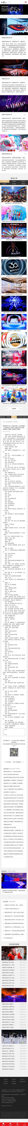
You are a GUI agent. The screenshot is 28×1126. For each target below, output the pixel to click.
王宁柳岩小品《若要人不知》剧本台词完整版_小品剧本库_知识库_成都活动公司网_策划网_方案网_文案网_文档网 (14, 795)
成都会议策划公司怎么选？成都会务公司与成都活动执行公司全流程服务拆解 (8, 985)
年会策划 (14, 183)
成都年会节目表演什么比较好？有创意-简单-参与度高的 (14, 819)
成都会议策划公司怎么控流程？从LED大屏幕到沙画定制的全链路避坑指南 (8, 977)
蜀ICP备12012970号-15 (6, 1105)
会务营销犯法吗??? (9, 938)
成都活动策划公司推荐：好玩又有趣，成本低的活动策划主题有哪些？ (15, 919)
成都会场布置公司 (8, 824)
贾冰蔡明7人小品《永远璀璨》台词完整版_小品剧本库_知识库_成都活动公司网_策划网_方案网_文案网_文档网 (14, 784)
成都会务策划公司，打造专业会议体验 (12, 771)
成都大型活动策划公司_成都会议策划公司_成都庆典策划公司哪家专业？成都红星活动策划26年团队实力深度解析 (8, 1048)
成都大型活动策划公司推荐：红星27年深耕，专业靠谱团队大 (8, 1019)
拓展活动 (23, 183)
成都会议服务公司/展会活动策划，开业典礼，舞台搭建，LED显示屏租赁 (14, 804)
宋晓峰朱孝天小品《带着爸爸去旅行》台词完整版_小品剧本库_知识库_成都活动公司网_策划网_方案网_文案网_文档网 (15, 927)
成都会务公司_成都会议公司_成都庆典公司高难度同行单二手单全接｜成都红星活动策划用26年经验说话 (8, 1045)
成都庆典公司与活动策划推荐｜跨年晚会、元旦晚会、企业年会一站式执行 (8, 1066)
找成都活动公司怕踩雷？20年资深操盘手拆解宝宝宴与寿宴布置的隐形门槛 (8, 975)
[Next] (25, 881)
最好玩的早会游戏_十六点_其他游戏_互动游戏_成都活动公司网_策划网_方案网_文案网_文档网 (14, 816)
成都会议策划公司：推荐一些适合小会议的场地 (15, 912)
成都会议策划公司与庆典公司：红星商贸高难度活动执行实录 (8, 1017)
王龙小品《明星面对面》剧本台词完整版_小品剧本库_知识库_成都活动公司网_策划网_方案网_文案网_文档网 (14, 789)
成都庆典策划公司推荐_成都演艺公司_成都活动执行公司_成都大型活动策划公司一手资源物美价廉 (8, 1009)
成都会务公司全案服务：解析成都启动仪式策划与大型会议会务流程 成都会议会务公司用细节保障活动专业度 (14, 822)
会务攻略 (14, 417)
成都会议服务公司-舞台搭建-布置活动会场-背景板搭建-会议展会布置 (15, 923)
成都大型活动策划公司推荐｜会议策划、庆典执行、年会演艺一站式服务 (8, 1058)
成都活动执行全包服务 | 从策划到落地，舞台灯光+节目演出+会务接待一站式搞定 (14, 831)
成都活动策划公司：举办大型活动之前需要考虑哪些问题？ (15, 916)
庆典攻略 (8, 417)
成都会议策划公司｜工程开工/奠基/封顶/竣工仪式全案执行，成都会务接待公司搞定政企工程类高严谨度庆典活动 (8, 965)
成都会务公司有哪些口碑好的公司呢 (12, 786)
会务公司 (4, 183)
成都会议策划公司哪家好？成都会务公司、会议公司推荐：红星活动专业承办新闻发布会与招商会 (8, 1024)
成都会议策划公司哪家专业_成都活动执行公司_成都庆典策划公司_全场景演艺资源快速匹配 (8, 1006)
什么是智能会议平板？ (9, 856)
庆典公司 (23, 181)
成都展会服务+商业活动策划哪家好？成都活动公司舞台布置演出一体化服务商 (8, 962)
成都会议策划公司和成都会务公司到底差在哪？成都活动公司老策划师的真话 (8, 970)
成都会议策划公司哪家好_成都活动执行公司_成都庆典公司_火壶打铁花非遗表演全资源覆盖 (8, 1004)
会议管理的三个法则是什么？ (10, 792)
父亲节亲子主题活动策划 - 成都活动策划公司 (14, 812)
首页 (4, 421)
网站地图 (14, 1083)
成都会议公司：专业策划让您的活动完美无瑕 (15, 930)
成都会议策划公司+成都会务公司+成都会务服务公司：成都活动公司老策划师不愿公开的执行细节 (8, 972)
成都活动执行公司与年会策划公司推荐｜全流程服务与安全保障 (8, 1056)
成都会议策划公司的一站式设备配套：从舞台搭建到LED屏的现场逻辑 (8, 983)
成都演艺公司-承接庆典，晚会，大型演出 (14, 905)
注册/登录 (5, 1083)
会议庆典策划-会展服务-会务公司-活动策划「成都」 (13, 845)
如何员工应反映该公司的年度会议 (11, 774)
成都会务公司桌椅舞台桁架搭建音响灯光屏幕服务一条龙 (14, 854)
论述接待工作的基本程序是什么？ (12, 908)
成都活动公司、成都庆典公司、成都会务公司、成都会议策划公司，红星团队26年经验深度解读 (8, 1051)
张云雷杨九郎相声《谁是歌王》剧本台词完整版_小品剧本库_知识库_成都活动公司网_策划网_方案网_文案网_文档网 (14, 834)
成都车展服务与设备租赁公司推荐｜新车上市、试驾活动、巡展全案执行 (8, 1069)
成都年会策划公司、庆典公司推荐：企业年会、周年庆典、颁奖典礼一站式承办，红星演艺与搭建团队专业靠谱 (8, 1022)
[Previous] (2, 881)
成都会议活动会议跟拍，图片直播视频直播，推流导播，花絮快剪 (14, 807)
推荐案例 (4, 181)
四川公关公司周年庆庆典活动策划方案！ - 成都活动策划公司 (14, 848)
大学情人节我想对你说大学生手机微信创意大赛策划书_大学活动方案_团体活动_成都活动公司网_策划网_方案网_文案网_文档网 (14, 851)
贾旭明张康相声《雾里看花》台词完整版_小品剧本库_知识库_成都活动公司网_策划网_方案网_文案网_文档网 (14, 781)
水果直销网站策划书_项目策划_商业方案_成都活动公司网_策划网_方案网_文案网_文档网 (14, 837)
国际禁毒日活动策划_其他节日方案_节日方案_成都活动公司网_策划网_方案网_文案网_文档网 (14, 778)
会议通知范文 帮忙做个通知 (10, 827)
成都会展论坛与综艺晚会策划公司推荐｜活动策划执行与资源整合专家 (8, 1061)
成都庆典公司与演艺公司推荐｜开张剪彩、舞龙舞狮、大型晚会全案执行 (8, 1053)
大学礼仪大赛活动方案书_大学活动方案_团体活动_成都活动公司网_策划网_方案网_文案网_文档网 (14, 801)
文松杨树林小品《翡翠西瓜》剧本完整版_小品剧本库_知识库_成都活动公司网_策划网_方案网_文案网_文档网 (18, 762)
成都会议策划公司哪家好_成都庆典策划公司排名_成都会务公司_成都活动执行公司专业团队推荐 (8, 1011)
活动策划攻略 (9, 421)
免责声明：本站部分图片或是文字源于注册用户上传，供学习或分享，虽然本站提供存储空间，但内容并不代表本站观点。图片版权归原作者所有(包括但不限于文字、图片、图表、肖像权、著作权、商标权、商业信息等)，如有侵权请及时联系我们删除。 (13, 1115)
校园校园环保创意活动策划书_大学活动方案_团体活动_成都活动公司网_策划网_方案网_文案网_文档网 (14, 798)
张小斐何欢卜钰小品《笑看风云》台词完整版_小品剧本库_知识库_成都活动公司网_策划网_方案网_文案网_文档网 (9, 762)
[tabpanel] (14, 9)
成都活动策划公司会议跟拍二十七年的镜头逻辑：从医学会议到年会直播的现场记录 (8, 980)
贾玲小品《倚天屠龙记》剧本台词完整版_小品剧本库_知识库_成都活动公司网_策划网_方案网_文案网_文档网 (14, 839)
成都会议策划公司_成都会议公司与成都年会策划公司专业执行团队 (8, 1027)
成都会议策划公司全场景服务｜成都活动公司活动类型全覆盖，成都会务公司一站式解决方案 (8, 1014)
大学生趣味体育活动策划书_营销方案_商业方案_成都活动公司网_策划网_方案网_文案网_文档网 (14, 842)
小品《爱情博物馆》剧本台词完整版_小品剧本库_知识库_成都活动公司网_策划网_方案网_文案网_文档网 (14, 810)
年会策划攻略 (19, 417)
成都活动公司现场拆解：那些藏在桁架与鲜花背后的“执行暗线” (8, 967)
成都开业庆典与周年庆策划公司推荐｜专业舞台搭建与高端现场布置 (8, 1064)
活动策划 (14, 181)
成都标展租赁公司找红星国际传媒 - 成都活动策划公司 (15, 934)
